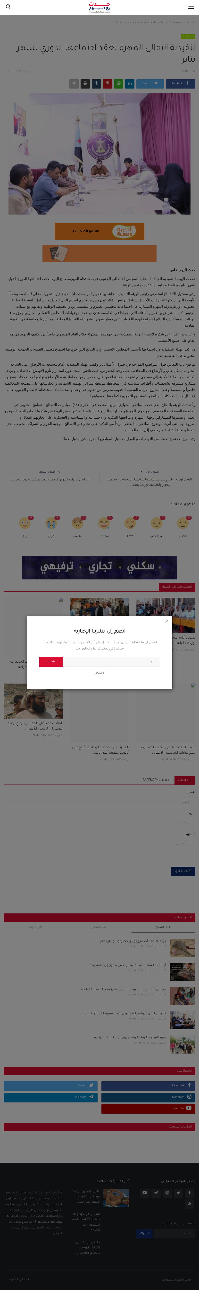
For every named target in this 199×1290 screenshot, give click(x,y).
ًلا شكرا (100, 673)
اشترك (51, 662)
